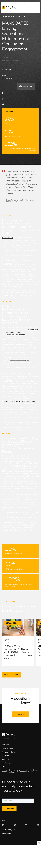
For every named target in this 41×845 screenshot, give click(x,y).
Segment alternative (13, 332)
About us (5, 759)
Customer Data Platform (16, 335)
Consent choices (39, 843)
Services (5, 745)
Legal (4, 771)
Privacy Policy (34, 771)
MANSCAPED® (7, 238)
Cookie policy (12, 771)
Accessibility (24, 771)
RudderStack (33, 330)
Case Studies (7, 748)
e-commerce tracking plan (19, 360)
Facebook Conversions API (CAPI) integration (18, 401)
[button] (35, 7)
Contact (5, 766)
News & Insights (8, 752)
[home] (9, 7)
